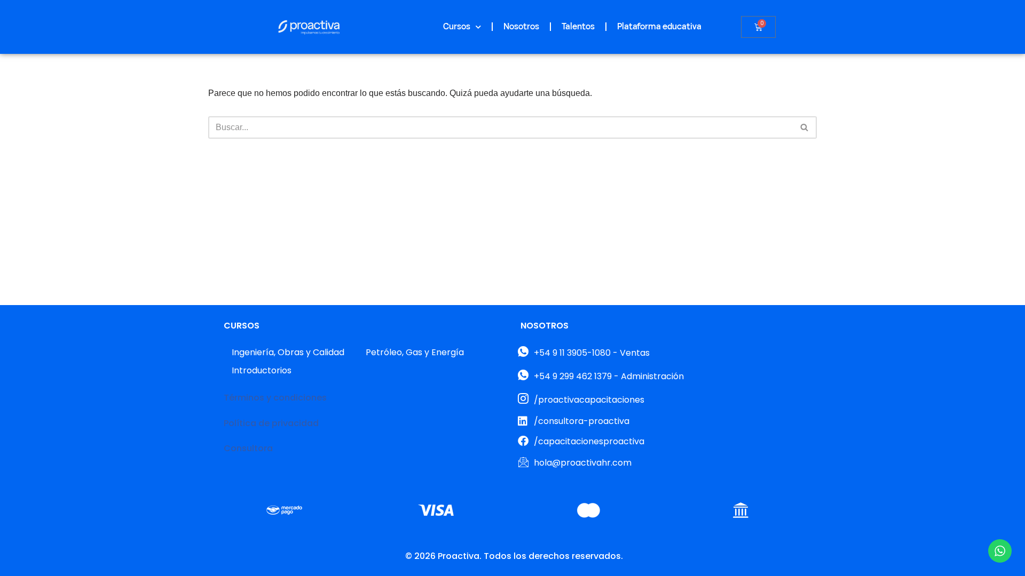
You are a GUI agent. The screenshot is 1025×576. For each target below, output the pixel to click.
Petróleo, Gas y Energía (415, 352)
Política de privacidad (271, 423)
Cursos (456, 27)
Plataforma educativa (659, 27)
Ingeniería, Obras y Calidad (288, 352)
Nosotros (521, 27)
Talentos (578, 27)
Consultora (248, 448)
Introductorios (261, 370)
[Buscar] (805, 127)
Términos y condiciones (275, 397)
